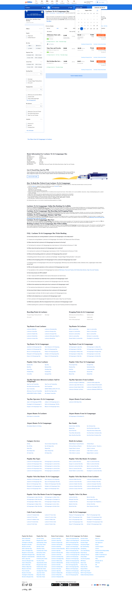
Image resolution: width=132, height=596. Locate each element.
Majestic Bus (72, 428)
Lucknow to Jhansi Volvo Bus (75, 481)
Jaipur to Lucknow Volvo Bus (93, 461)
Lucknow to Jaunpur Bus (32, 338)
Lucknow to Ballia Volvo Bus (75, 479)
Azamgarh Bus (48, 374)
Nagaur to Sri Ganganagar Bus (51, 356)
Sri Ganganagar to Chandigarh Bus (94, 349)
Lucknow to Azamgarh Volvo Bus (94, 484)
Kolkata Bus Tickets (41, 556)
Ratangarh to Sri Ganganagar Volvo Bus (35, 486)
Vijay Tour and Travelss (41, 218)
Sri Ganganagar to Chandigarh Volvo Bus (54, 499)
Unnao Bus (29, 374)
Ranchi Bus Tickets (41, 576)
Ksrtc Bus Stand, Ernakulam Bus (94, 435)
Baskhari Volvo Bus (73, 504)
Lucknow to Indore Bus (56, 554)
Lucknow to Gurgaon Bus (56, 542)
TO (51, 5)
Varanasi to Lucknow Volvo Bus (76, 466)
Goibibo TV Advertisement (101, 554)
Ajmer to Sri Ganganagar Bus (72, 566)
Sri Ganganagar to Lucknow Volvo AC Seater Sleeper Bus (57, 461)
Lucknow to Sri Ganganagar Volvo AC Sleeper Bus (38, 468)
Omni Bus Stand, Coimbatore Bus (94, 433)
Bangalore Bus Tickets (41, 540)
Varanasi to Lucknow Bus (74, 333)
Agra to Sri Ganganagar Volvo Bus (52, 481)
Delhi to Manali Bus (26, 538)
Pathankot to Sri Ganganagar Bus (73, 570)
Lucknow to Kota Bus (56, 564)
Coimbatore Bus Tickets (42, 550)
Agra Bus (47, 364)
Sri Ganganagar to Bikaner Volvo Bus (35, 501)
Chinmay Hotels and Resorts (75, 446)
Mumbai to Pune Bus (26, 572)
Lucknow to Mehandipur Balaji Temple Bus (54, 336)
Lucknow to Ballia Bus (31, 329)
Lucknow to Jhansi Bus (32, 331)
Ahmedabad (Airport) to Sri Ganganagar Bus (36, 426)
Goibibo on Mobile (99, 552)
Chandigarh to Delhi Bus (27, 542)
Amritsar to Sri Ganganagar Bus (73, 562)
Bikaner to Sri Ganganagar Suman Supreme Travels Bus (57, 406)
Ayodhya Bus (30, 364)
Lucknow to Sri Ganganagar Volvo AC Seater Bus (37, 466)
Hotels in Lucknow (91, 448)
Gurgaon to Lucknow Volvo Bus (76, 463)
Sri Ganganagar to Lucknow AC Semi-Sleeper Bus (56, 470)
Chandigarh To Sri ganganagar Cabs (95, 519)
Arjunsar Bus (89, 371)
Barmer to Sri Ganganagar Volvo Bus (35, 484)
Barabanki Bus (48, 367)
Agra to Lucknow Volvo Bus (93, 466)
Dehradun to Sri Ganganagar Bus (73, 558)
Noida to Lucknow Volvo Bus (93, 463)
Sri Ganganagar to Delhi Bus (75, 349)
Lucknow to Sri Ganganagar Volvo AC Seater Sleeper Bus (39, 461)
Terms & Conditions (99, 540)
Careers (97, 548)
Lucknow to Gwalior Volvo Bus (75, 484)
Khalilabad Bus (30, 371)
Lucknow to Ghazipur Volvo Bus (94, 481)
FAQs (96, 558)
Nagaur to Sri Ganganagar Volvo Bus (53, 488)
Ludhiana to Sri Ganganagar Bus (73, 556)
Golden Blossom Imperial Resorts (76, 443)
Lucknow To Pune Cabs (32, 517)
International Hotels (85, 540)
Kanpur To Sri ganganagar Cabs (76, 524)
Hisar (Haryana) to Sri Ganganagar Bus (53, 347)
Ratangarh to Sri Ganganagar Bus (34, 353)
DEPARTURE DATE (79, 5)
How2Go (97, 566)
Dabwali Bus (89, 374)
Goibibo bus (34, 186)
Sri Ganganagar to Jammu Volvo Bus (53, 504)
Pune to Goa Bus (25, 570)
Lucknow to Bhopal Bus (56, 574)
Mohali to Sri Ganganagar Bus (72, 560)
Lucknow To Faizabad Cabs (33, 515)
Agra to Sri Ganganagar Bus (51, 349)
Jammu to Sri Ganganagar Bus (72, 554)
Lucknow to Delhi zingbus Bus (93, 382)
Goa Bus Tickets (40, 538)
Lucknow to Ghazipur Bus (50, 331)
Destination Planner (85, 554)
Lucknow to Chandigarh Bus (57, 558)
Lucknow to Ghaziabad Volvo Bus (94, 479)
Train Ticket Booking (85, 550)
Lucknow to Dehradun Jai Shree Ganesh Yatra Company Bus (82, 389)
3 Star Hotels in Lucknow (74, 450)
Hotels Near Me (84, 566)
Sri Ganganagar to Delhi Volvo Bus (34, 499)
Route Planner (84, 552)
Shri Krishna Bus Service (80, 270)
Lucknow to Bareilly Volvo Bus (93, 488)
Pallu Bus (71, 369)
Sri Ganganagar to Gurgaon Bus (94, 351)
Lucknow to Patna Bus (56, 568)
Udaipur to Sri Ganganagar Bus (73, 552)
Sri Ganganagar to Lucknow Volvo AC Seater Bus (55, 466)
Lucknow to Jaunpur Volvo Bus (75, 488)
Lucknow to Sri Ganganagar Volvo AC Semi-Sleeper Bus (39, 463)
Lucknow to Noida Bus (56, 546)
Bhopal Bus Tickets (41, 574)
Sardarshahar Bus (91, 367)
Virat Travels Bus (48, 386)
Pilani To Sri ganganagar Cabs (93, 515)
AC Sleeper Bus (48, 453)
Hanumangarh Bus (73, 364)
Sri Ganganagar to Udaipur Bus (76, 353)
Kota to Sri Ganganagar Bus (72, 574)
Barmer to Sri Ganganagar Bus (33, 351)
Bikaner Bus (71, 374)
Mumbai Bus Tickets (41, 552)
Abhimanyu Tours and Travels (95, 217)
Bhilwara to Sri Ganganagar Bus (73, 568)
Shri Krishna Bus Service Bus (33, 386)
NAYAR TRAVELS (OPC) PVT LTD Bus (53, 388)
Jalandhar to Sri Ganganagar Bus (34, 347)
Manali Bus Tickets (41, 554)
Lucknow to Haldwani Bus (56, 572)
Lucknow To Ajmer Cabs (50, 524)
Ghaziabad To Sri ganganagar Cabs (95, 521)
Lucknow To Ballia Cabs (50, 519)
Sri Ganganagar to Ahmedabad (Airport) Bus (78, 416)
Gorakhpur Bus (48, 369)
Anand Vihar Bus (72, 430)
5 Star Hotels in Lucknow (74, 453)
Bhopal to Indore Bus (26, 568)
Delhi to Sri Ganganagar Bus (72, 542)
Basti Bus (29, 367)
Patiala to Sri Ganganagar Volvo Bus (53, 484)
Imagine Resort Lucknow (74, 448)
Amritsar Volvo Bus (91, 504)
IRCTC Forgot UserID (85, 570)
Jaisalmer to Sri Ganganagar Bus (34, 349)
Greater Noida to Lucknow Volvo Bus (77, 470)
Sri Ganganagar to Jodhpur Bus (94, 347)
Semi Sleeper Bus (31, 450)
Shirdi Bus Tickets (40, 548)
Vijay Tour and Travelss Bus (51, 384)
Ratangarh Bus (72, 371)
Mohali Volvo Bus (72, 506)
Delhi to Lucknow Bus (73, 329)
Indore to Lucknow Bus (74, 336)
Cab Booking (83, 548)
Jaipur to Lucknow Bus (92, 329)
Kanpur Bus (29, 369)
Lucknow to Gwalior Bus (32, 333)
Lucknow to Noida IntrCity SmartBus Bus (96, 384)
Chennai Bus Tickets (41, 544)
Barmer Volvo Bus (91, 497)
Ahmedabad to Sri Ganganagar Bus (74, 572)
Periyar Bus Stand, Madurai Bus (94, 430)
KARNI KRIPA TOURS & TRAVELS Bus (35, 393)
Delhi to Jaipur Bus (26, 558)
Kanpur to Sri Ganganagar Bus (33, 356)
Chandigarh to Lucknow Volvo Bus (94, 470)
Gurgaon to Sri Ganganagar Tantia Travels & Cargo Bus (39, 406)
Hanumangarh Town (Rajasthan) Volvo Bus (96, 501)
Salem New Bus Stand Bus (75, 435)
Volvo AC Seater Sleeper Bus (51, 443)
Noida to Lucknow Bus (92, 331)
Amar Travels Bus (31, 388)
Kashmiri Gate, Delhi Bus (74, 426)
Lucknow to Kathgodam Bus (57, 576)
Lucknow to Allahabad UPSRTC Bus (95, 389)
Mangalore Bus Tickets (42, 564)
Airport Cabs (83, 562)
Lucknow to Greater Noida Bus (58, 548)
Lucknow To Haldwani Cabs (33, 519)
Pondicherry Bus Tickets (42, 558)
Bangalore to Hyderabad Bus (28, 556)
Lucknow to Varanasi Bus (56, 544)
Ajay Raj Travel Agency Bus (51, 391)
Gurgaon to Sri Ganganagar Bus (73, 546)
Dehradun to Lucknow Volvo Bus (94, 468)
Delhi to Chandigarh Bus (27, 550)
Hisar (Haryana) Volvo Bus (92, 506)
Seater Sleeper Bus (49, 450)
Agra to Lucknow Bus (91, 333)
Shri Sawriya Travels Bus (50, 393)
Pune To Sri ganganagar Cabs (75, 519)
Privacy (97, 544)
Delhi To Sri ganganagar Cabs (75, 517)
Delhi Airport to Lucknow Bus (33, 416)
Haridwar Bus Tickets (41, 568)
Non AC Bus (29, 446)
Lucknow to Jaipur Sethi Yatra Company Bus (78, 384)
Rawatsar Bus (72, 367)
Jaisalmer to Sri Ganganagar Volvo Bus (35, 481)
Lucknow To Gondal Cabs (32, 521)
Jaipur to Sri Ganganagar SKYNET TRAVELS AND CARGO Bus (41, 402)
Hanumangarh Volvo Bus (92, 499)
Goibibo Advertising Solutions (87, 574)
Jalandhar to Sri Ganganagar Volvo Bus (35, 479)
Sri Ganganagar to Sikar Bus (75, 356)
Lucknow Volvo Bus (73, 497)
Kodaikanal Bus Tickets (42, 566)
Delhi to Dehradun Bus (27, 548)
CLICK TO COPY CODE (32, 176)
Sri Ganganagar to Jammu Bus (93, 353)
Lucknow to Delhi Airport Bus (75, 402)
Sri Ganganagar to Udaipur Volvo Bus (35, 504)
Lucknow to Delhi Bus (56, 538)
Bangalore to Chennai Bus (27, 552)
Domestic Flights (84, 542)
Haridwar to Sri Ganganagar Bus (52, 353)
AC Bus (28, 443)
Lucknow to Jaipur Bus (56, 540)
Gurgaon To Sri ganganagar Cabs (94, 517)
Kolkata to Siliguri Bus (26, 566)
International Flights (85, 544)
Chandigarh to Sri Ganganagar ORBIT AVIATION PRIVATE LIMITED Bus (42, 404)
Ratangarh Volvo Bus (73, 499)
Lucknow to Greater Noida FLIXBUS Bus (78, 387)
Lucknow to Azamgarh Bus (50, 333)
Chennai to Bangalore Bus (27, 560)
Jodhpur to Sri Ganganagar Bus (73, 540)
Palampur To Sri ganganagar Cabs (76, 515)
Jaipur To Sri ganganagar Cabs (76, 521)
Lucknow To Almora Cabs (50, 521)
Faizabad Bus (48, 371)
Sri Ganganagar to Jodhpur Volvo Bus (53, 497)
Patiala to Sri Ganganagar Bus (51, 351)
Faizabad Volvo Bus (73, 501)
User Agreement (99, 542)
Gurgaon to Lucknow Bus (74, 331)
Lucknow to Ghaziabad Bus (51, 329)
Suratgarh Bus (90, 364)
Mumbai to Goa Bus (26, 546)
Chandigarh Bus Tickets (42, 570)
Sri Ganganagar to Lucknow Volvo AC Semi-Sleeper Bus (57, 463)
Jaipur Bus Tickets (41, 572)
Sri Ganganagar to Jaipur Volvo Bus (34, 497)
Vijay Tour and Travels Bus (33, 384)
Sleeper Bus (47, 448)
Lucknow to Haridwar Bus (56, 566)
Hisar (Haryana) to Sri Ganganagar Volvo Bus (55, 479)
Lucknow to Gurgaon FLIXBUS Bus (76, 382)
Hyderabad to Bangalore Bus (28, 554)
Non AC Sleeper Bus (49, 446)
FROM (26, 5)
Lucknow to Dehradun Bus (57, 552)
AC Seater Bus (30, 453)
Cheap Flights (84, 556)
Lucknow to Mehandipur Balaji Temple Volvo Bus (97, 486)
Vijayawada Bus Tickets (42, 562)
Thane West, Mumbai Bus (74, 433)
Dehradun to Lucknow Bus (92, 336)
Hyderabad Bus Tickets (42, 542)
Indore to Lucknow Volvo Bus (75, 468)
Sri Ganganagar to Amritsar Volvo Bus (53, 506)
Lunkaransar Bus (90, 369)
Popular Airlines (84, 568)
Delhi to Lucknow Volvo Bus (75, 461)
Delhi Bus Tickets (40, 546)
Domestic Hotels (84, 538)
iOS (58, 186)
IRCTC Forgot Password (86, 572)
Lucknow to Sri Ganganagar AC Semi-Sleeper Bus (38, 470)
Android (55, 186)
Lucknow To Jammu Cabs (50, 517)
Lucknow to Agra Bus (56, 550)
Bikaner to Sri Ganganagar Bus (73, 548)
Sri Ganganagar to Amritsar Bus (94, 356)
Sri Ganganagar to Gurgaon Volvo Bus (53, 501)
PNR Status (83, 560)
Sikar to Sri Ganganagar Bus (72, 550)
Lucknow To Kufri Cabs (32, 524)
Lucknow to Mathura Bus (56, 560)
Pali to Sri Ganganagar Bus (72, 564)
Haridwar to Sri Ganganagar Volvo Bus (53, 486)
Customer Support (99, 546)
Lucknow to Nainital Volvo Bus (75, 486)
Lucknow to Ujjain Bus (56, 570)
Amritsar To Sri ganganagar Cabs (94, 524)
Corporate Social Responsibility (102, 550)
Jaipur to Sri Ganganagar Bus (72, 538)
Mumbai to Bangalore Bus (27, 576)
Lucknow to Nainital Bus (32, 336)
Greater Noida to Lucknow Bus (75, 338)
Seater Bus (29, 448)
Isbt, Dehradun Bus (91, 426)
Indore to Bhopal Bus (26, 562)
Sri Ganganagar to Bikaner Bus (76, 351)
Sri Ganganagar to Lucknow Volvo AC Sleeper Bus (56, 468)
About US (97, 538)
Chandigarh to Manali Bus (27, 574)
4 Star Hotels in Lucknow (92, 450)
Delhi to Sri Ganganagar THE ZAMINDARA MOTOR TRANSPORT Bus (60, 404)
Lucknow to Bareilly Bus (50, 338)
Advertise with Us (99, 560)
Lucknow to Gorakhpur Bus (57, 556)
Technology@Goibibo (100, 556)
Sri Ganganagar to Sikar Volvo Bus (34, 506)
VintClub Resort (90, 443)
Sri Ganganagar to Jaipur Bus (75, 347)
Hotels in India (84, 564)
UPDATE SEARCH (99, 7)
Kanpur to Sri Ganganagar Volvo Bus (35, 488)
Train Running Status (85, 558)
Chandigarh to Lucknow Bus (93, 338)
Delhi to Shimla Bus (26, 564)
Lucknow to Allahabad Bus (57, 562)
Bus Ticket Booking (85, 546)
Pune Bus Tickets (40, 560)
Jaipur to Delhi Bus (26, 540)
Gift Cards (97, 562)
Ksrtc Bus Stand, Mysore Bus (93, 428)
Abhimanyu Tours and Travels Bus (34, 391)
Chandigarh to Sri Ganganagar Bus (73, 544)
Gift (96, 564)
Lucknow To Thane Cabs (50, 515)
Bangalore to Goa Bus (27, 544)
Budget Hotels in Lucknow (92, 453)
